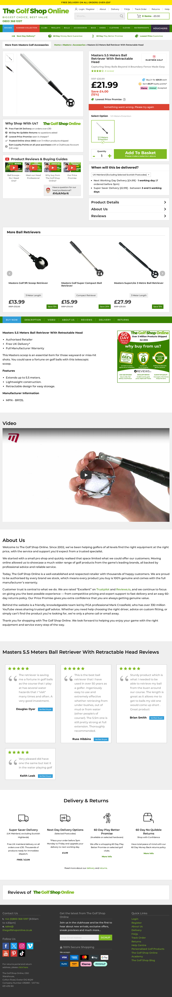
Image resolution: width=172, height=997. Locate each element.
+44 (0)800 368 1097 (16, 918)
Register (90, 9)
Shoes (102, 28)
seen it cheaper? (29, 136)
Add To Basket (140, 152)
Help (167, 9)
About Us (99, 209)
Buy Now (12, 320)
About (103, 9)
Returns (156, 9)
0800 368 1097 (12, 21)
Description (33, 320)
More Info (107, 856)
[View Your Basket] (148, 16)
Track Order (141, 9)
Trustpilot (103, 589)
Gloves (126, 28)
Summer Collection (26, 28)
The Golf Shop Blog (143, 960)
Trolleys (55, 28)
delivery (91, 868)
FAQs (127, 9)
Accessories (80, 28)
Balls (67, 28)
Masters (67, 45)
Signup (105, 937)
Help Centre (139, 945)
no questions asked (33, 132)
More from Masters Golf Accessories (27, 44)
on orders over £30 (30, 128)
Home (57, 45)
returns (103, 868)
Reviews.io (123, 589)
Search (121, 16)
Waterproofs (141, 28)
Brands (8, 28)
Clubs (44, 28)
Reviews (98, 216)
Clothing (114, 28)
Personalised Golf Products (148, 948)
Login (81, 9)
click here (23, 967)
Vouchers (160, 28)
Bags (93, 28)
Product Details (105, 202)
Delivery (115, 9)
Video (51, 320)
